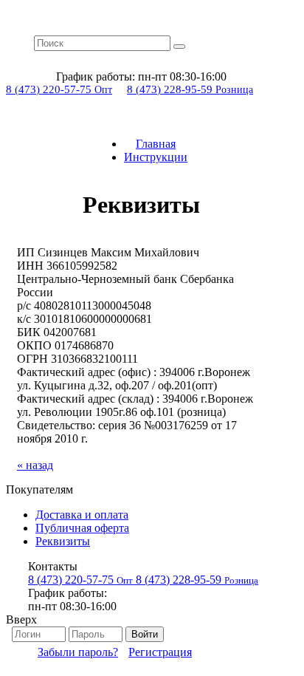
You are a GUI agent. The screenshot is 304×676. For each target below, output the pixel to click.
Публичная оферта (82, 528)
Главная (156, 143)
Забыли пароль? (78, 652)
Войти (144, 634)
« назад (35, 465)
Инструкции (155, 157)
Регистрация (160, 652)
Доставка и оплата (81, 514)
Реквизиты (62, 541)
